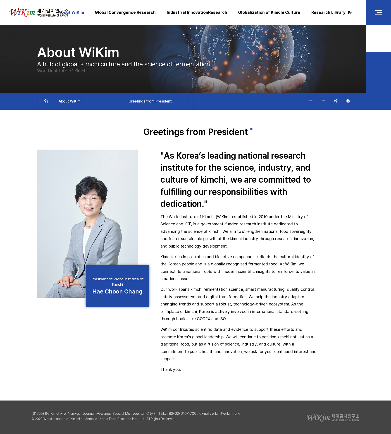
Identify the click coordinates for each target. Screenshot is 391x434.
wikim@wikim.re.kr (226, 413)
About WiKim (71, 12)
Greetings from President (150, 101)
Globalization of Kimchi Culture (269, 12)
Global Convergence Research (125, 12)
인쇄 (348, 100)
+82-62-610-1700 (181, 413)
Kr (337, 13)
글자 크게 (311, 100)
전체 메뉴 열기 (378, 12)
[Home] (45, 101)
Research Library (328, 12)
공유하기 (335, 100)
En (350, 13)
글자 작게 (323, 100)
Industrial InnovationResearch (197, 12)
